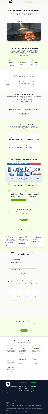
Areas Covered (40, 400)
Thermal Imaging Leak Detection (26, 394)
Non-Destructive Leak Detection (21, 388)
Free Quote (33, 386)
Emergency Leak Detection (21, 384)
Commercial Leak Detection (26, 386)
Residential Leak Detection (21, 386)
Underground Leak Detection (26, 388)
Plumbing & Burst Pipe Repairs (21, 392)
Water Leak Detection (26, 384)
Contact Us (32, 388)
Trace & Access (20, 390)
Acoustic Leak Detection (20, 396)
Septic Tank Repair (26, 390)
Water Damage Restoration (26, 392)
